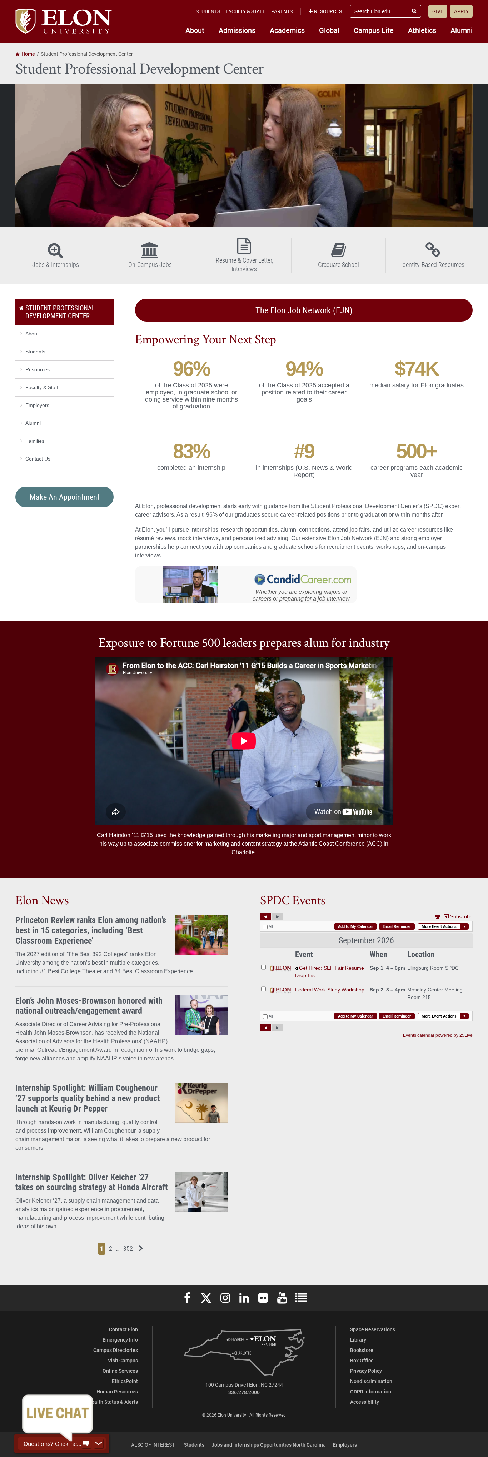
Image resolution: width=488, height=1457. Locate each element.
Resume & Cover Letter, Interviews (244, 264)
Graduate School (338, 264)
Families (34, 441)
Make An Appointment (65, 497)
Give (437, 11)
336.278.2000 (244, 1392)
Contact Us (37, 459)
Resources (328, 11)
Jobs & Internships (55, 264)
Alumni (461, 30)
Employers (37, 405)
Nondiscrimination (371, 1381)
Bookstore (361, 1350)
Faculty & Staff (245, 11)
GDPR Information (370, 1391)
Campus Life (374, 30)
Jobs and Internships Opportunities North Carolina (268, 1444)
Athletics (422, 30)
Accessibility (364, 1401)
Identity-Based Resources (432, 264)
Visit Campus (123, 1360)
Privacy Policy (366, 1370)
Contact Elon (123, 1329)
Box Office (362, 1360)
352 (129, 1248)
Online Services (120, 1370)
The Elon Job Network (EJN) (304, 310)
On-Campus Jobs (150, 264)
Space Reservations (372, 1329)
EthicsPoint (125, 1381)
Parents (282, 11)
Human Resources (117, 1391)
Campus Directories (115, 1350)
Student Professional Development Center (60, 311)
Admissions (237, 30)
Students (208, 11)
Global (329, 30)
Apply (461, 11)
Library (358, 1339)
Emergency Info (120, 1339)
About (194, 30)
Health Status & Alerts (113, 1401)
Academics (287, 30)
